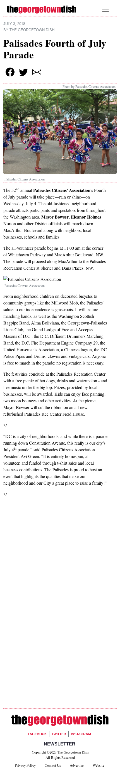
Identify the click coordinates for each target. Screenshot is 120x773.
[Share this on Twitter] (23, 72)
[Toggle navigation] (105, 9)
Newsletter (59, 744)
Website (98, 765)
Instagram (81, 734)
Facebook (37, 734)
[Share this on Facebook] (10, 72)
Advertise (77, 765)
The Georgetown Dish (31, 30)
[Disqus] (60, 586)
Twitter (59, 734)
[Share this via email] (37, 72)
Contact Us (53, 765)
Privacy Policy (25, 765)
